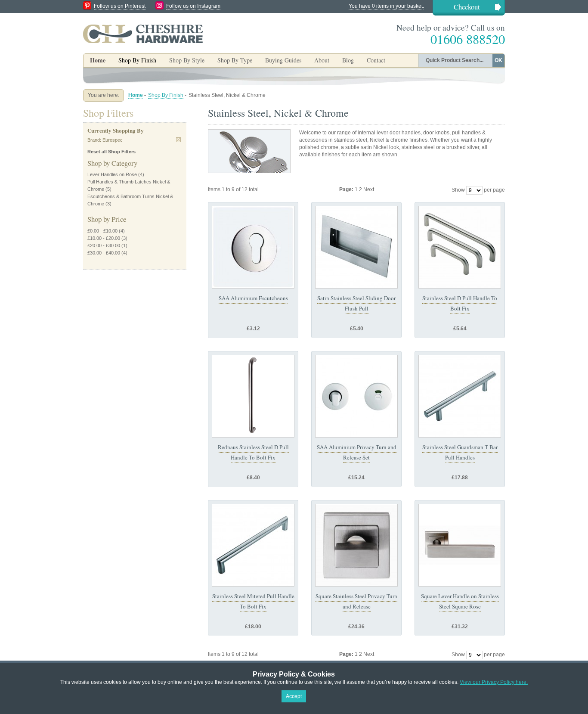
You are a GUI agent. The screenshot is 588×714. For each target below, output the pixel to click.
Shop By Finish (165, 95)
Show (458, 190)
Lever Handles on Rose (112, 174)
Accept (294, 696)
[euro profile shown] (253, 247)
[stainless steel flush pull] (356, 247)
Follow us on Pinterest (119, 6)
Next (368, 189)
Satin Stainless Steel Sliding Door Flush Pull (356, 303)
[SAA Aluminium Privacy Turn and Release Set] (356, 396)
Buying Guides (283, 60)
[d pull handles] (459, 247)
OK (498, 60)
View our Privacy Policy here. (494, 682)
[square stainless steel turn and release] (356, 545)
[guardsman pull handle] (459, 396)
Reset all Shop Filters (111, 151)
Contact (376, 60)
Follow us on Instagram (193, 6)
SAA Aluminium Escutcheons (253, 298)
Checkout (467, 7)
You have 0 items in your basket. (386, 6)
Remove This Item (178, 139)
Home (97, 60)
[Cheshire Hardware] (143, 34)
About (321, 60)
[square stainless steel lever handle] (459, 545)
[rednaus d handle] (253, 396)
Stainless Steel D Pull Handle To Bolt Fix (459, 303)
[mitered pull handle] (253, 545)
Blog (348, 60)
